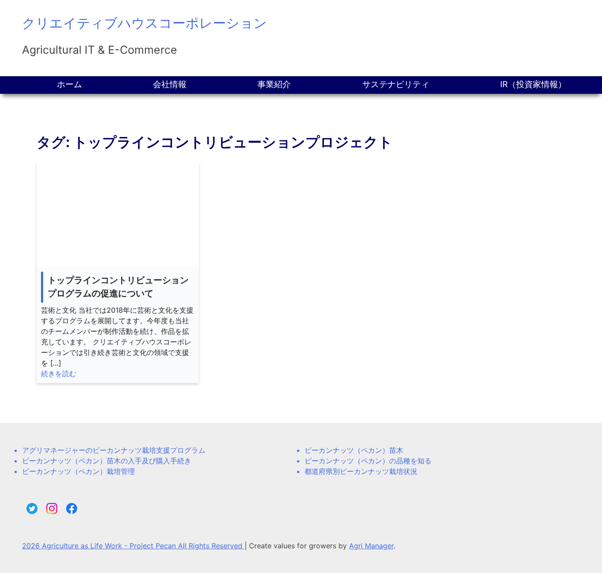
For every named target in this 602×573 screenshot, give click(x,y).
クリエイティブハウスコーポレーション (144, 23)
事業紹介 (274, 84)
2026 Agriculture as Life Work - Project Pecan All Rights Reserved (133, 545)
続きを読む (58, 373)
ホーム (69, 84)
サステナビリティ (395, 84)
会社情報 (169, 84)
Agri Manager (371, 545)
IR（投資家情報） (533, 84)
